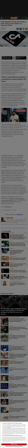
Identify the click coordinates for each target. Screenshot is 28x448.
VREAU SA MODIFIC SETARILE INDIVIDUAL (14, 446)
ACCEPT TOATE (14, 444)
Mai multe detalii (8, 427)
